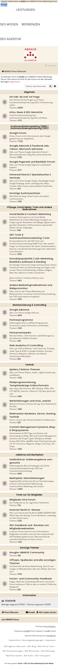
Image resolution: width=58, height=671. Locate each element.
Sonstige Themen (29, 547)
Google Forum (17, 133)
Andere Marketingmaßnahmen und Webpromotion (30, 287)
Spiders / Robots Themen (24, 369)
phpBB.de (51, 635)
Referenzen (30, 24)
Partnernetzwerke (20, 332)
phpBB (26, 631)
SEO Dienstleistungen (13, 651)
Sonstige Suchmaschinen (24, 193)
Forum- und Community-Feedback (30, 578)
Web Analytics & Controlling (26, 345)
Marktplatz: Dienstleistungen (27, 478)
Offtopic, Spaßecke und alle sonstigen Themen (32, 561)
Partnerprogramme (21, 319)
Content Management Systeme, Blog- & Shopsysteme (32, 428)
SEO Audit (28, 655)
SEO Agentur (10, 39)
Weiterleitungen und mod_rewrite (30, 400)
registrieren (15, 82)
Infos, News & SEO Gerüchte (26, 112)
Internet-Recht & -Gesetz (24, 509)
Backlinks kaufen (14, 655)
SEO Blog (31, 646)
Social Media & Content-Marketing (30, 214)
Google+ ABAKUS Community (26, 552)
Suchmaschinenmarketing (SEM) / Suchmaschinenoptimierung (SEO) (29, 127)
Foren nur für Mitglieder (29, 494)
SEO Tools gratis (42, 655)
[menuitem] (50, 66)
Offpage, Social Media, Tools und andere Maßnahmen (29, 208)
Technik (29, 364)
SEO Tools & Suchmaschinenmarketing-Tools (29, 236)
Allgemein (29, 92)
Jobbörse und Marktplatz (29, 454)
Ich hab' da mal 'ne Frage (24, 96)
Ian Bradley (50, 626)
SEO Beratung (47, 651)
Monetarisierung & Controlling (29, 305)
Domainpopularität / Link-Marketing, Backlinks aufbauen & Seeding (31, 260)
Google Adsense (19, 309)
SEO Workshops (32, 651)
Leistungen (25, 10)
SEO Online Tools (46, 646)
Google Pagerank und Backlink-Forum (32, 161)
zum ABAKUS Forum (10, 619)
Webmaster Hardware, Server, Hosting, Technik (32, 415)
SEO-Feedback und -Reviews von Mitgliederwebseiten (29, 527)
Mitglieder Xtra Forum (22, 499)
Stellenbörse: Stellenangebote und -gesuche (31, 461)
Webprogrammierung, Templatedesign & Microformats (29, 384)
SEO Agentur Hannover (15, 646)
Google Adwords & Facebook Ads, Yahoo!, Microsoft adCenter (29, 147)
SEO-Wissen (9, 24)
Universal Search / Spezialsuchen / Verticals (30, 176)
